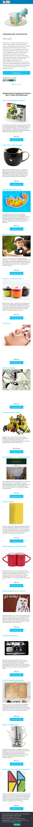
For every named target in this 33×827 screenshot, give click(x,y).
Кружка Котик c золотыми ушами (12, 145)
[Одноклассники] (6, 80)
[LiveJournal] (13, 80)
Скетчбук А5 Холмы (8, 502)
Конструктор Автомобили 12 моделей (13, 100)
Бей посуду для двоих (9, 368)
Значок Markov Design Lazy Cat (12, 189)
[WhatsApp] (15, 80)
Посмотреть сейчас (16, 139)
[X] (10, 80)
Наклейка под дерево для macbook (13, 680)
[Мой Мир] (8, 80)
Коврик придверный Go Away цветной (13, 591)
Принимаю (17, 824)
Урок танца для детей (8, 234)
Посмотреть (16, 73)
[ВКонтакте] (4, 80)
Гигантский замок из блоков (10, 412)
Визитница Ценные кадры (10, 635)
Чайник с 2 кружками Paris (10, 725)
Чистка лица (6, 323)
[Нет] (31, 819)
